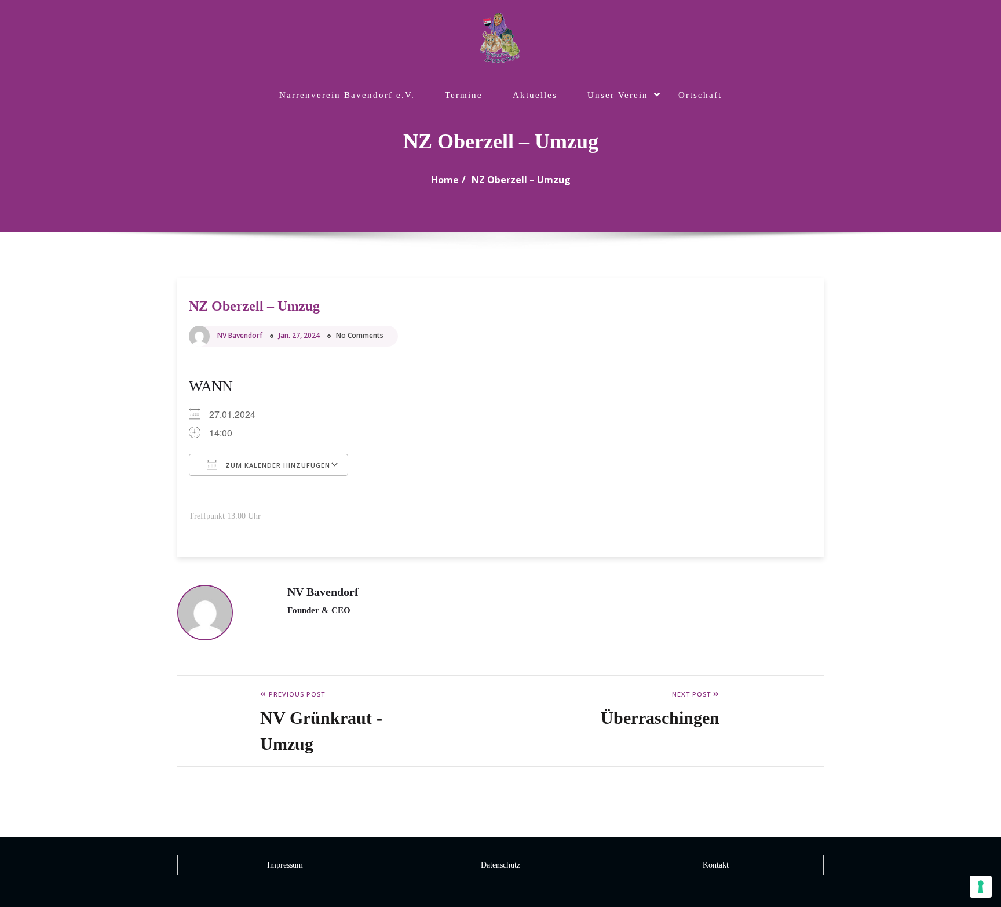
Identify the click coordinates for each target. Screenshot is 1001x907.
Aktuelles (535, 95)
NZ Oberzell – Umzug (521, 179)
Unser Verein (617, 95)
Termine (464, 95)
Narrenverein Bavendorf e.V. (347, 95)
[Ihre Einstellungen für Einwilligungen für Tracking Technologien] (981, 887)
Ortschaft (700, 95)
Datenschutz (500, 865)
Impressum (285, 865)
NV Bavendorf (239, 335)
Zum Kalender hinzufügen (276, 465)
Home (445, 179)
